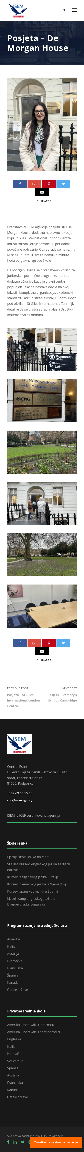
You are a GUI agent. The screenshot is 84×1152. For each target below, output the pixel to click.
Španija (12, 975)
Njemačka (14, 961)
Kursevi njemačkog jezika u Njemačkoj (36, 884)
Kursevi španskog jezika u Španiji (32, 891)
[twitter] (22, 1142)
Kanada (13, 982)
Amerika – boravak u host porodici (33, 1032)
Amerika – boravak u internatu (30, 1024)
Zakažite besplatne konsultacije (56, 1142)
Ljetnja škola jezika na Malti (28, 857)
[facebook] (8, 1142)
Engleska (14, 1039)
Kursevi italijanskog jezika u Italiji (32, 877)
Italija (11, 946)
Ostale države (17, 989)
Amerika (13, 939)
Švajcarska (15, 1061)
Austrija (13, 953)
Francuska (15, 968)
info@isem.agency (19, 800)
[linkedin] (15, 1142)
